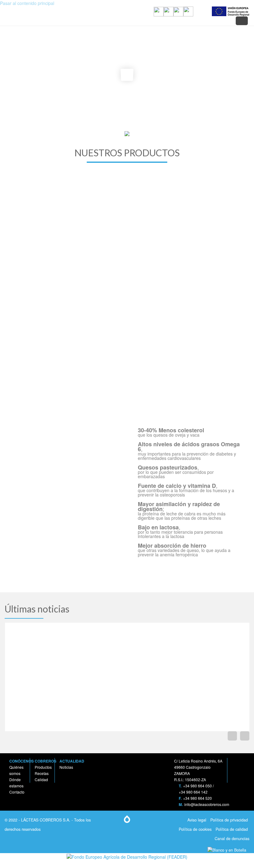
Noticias (66, 767)
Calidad (41, 779)
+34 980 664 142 (193, 792)
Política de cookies (194, 829)
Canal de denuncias (231, 838)
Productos (43, 767)
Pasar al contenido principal (27, 3)
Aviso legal (196, 820)
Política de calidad (231, 829)
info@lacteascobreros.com (206, 804)
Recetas (42, 773)
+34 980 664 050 (197, 785)
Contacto (16, 792)
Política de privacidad (228, 820)
